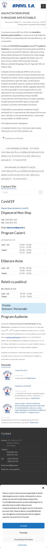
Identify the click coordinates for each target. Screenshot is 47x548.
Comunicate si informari (14, 138)
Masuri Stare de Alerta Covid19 (14, 208)
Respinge (23, 532)
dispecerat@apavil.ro (16, 227)
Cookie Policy (22, 545)
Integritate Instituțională (23, 386)
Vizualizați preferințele (23, 539)
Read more (31, 378)
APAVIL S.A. (24, 6)
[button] (43, 488)
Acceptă (23, 526)
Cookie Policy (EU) (21, 370)
